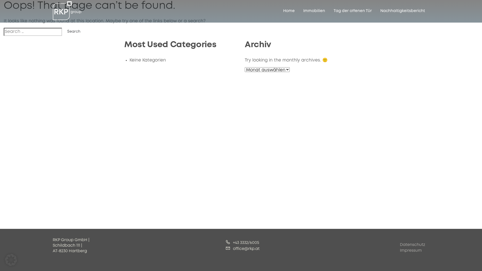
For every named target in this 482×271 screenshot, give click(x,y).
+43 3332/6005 (245, 243)
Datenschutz (412, 245)
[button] (11, 260)
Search (73, 31)
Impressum (411, 250)
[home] (67, 11)
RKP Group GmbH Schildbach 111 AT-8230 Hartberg (71, 245)
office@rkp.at (245, 249)
